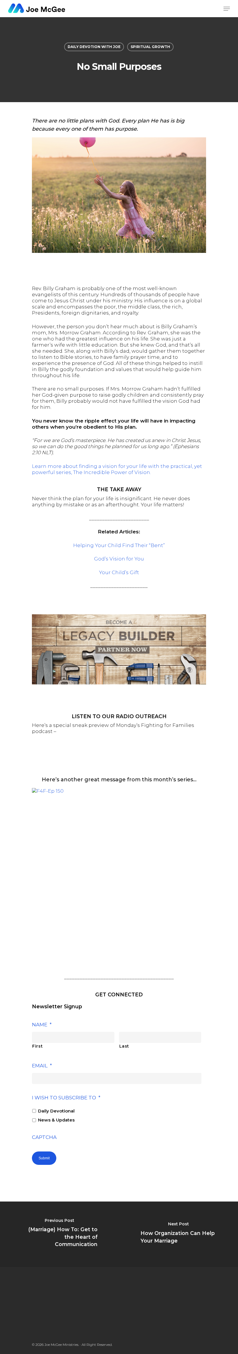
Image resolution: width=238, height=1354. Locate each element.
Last (124, 1046)
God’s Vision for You (119, 559)
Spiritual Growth (150, 47)
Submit (44, 1158)
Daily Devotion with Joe (94, 47)
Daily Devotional (56, 1111)
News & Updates (56, 1120)
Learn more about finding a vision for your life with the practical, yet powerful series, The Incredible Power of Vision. (117, 469)
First (37, 1046)
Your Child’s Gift (119, 572)
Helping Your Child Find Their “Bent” (119, 545)
